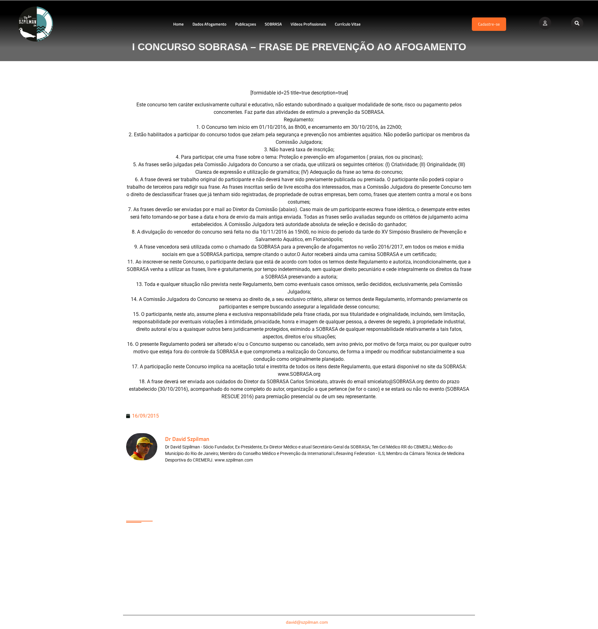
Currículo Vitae (348, 24)
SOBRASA (273, 24)
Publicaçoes (245, 24)
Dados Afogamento (209, 24)
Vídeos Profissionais (308, 24)
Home (178, 24)
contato (299, 622)
